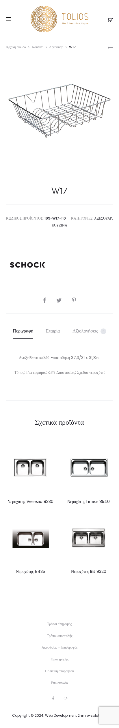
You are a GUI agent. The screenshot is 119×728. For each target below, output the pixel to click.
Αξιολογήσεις (88, 331)
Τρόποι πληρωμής (59, 623)
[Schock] (27, 265)
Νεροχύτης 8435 (30, 571)
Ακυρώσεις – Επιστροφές (59, 647)
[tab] (22, 331)
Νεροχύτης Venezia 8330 (30, 501)
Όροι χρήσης (59, 659)
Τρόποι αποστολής (59, 635)
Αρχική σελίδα (16, 46)
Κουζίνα (37, 46)
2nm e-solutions (92, 715)
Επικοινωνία (59, 682)
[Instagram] (65, 699)
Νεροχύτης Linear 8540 (88, 501)
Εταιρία (53, 331)
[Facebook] (53, 699)
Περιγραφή (23, 331)
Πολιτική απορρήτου (59, 670)
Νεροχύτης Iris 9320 (88, 571)
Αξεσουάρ (56, 46)
